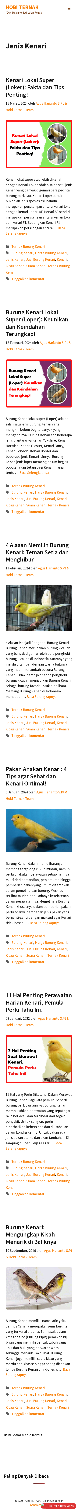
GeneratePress (39, 1505)
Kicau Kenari (15, 266)
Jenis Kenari (15, 259)
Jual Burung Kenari (40, 259)
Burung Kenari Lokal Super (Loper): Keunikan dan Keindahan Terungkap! (37, 323)
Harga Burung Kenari (51, 253)
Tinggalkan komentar (27, 279)
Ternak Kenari (58, 505)
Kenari (62, 259)
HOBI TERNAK (22, 7)
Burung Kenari (22, 253)
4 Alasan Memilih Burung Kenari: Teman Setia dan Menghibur (37, 552)
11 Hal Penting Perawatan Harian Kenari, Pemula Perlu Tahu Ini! (39, 1002)
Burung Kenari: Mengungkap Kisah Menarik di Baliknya (31, 1234)
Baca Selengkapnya (34, 472)
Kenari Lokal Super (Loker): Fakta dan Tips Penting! (35, 87)
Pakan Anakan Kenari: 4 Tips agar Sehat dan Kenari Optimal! (36, 776)
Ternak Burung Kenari (28, 246)
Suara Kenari (35, 266)
